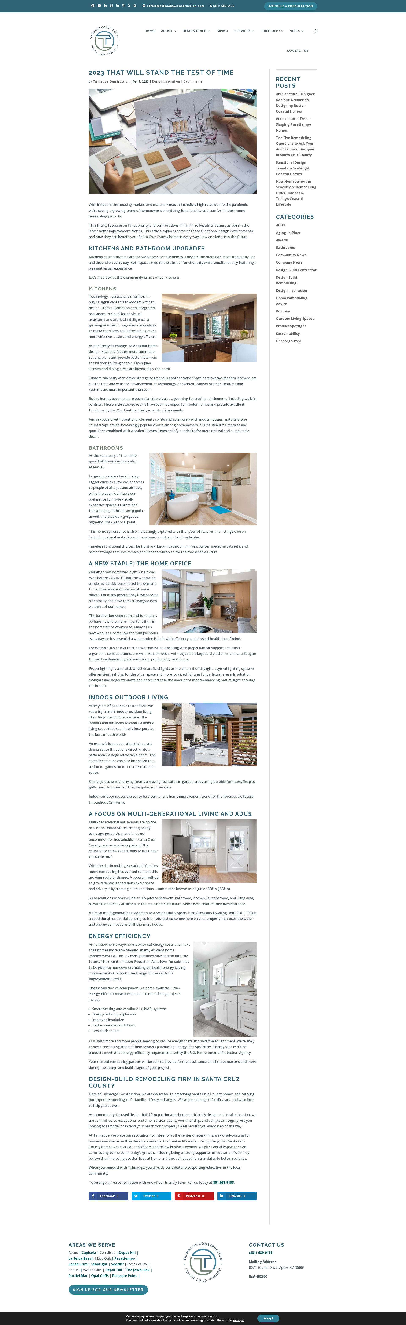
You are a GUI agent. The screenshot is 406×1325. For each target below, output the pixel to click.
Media (294, 31)
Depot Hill (127, 1252)
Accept (268, 1318)
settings (238, 1320)
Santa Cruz (78, 1264)
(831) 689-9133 (261, 1252)
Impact (222, 31)
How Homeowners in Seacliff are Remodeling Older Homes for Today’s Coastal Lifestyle (296, 193)
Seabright (99, 1264)
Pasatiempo (124, 1258)
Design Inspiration (166, 81)
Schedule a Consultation (290, 6)
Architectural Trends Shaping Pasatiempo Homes (293, 124)
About (167, 31)
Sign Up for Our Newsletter (108, 1290)
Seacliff (117, 1264)
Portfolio (270, 31)
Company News (289, 262)
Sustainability (288, 333)
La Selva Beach (81, 1258)
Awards (282, 240)
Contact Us (298, 50)
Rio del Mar (78, 1275)
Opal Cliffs (100, 1275)
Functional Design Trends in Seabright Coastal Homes (293, 168)
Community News (291, 255)
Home (151, 31)
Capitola (88, 1252)
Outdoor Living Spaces (295, 318)
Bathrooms (285, 247)
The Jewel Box (138, 1269)
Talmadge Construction (111, 81)
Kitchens (283, 311)
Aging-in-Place (288, 232)
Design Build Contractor (296, 270)
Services (242, 31)
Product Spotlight (291, 326)
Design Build (195, 31)
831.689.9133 (223, 1182)
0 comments (192, 81)
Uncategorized (288, 341)
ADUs (280, 225)
